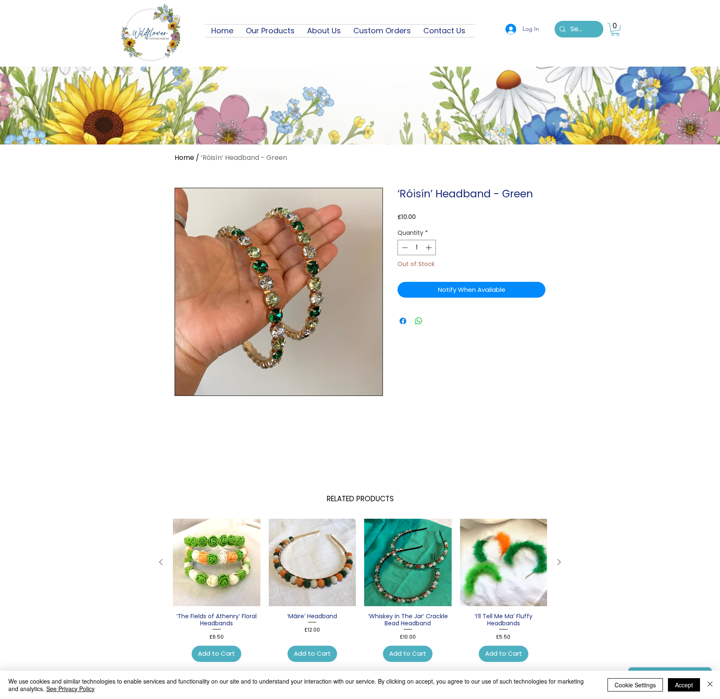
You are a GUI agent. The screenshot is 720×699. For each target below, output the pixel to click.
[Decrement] (404, 247)
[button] (615, 29)
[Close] (710, 684)
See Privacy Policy (70, 688)
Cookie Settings (635, 685)
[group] (360, 590)
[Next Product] (559, 562)
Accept (684, 685)
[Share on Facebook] (403, 321)
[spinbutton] (416, 247)
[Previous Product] (161, 562)
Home (184, 157)
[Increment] (429, 247)
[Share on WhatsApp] (419, 321)
